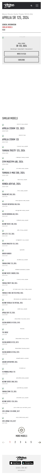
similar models (7, 27)
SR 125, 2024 (29, 14)
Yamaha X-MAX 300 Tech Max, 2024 (12, 293)
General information (9, 24)
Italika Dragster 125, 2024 (10, 244)
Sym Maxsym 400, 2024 (12, 161)
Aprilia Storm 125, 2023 (13, 128)
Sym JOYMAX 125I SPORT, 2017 (11, 411)
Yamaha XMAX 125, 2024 (9, 263)
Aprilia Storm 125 (10, 139)
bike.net (24, 468)
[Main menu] (37, 6)
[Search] (31, 5)
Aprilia (16, 14)
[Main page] (9, 7)
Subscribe (21, 60)
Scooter (23, 43)
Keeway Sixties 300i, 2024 (10, 382)
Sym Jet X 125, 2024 (8, 234)
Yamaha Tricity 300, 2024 (9, 283)
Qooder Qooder (6, 254)
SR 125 (19, 45)
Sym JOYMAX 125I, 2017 (9, 421)
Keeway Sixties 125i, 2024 (10, 401)
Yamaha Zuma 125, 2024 (9, 392)
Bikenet (4, 14)
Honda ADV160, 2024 (11, 183)
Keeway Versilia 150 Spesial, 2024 (12, 303)
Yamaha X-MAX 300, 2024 (13, 172)
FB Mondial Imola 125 (8, 372)
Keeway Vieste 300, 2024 (9, 224)
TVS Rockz (5, 332)
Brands (10, 14)
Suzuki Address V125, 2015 (10, 342)
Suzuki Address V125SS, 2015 (11, 323)
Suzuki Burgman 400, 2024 (10, 214)
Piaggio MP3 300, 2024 (8, 194)
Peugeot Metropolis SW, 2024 (11, 204)
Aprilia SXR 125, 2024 (8, 313)
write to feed (21, 54)
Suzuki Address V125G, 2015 (10, 352)
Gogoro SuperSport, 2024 (9, 362)
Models (21, 14)
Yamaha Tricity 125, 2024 (13, 150)
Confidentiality (21, 470)
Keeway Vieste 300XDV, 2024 (10, 273)
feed (3, 30)
